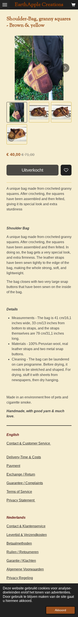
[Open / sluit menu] (5, 4)
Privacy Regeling (19, 578)
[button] (16, 112)
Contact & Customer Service (28, 443)
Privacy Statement (20, 500)
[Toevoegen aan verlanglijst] (66, 170)
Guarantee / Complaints (24, 483)
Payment (13, 466)
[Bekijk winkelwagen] (73, 4)
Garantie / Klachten (21, 560)
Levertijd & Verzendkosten (26, 535)
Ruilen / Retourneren (22, 552)
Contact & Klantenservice (26, 526)
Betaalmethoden (19, 543)
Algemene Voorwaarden (25, 569)
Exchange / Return (20, 474)
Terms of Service (19, 491)
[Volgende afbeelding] (65, 68)
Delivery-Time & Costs (23, 457)
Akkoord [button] (60, 610)
